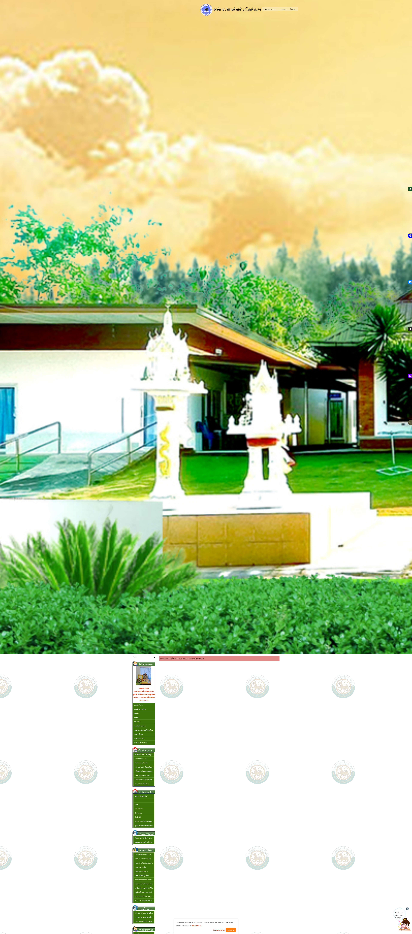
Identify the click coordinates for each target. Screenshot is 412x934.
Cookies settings (219, 930)
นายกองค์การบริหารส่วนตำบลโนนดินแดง (143, 692)
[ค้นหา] (153, 657)
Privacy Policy (196, 925)
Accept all (231, 930)
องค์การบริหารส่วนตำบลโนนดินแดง (237, 9)
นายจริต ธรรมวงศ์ (143, 688)
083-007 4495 (143, 697)
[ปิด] (407, 908)
